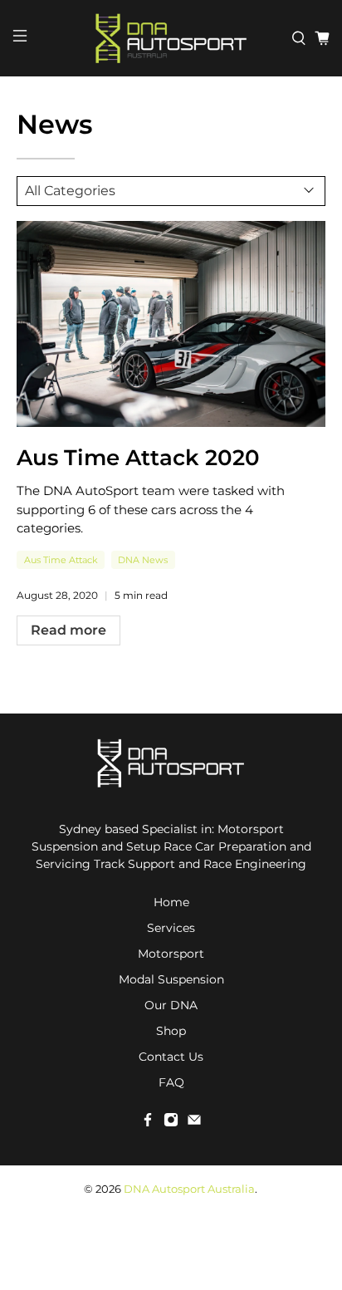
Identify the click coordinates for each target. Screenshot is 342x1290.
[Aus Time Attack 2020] (171, 324)
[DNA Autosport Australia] (171, 38)
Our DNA (171, 1005)
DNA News (143, 560)
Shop (171, 1030)
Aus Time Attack (61, 560)
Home (171, 902)
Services (171, 927)
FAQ (171, 1082)
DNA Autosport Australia (189, 1189)
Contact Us (171, 1056)
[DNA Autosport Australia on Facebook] (147, 1123)
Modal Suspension (171, 979)
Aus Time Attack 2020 (138, 457)
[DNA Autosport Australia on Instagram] (171, 1123)
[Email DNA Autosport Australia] (194, 1123)
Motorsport (171, 953)
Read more (68, 630)
